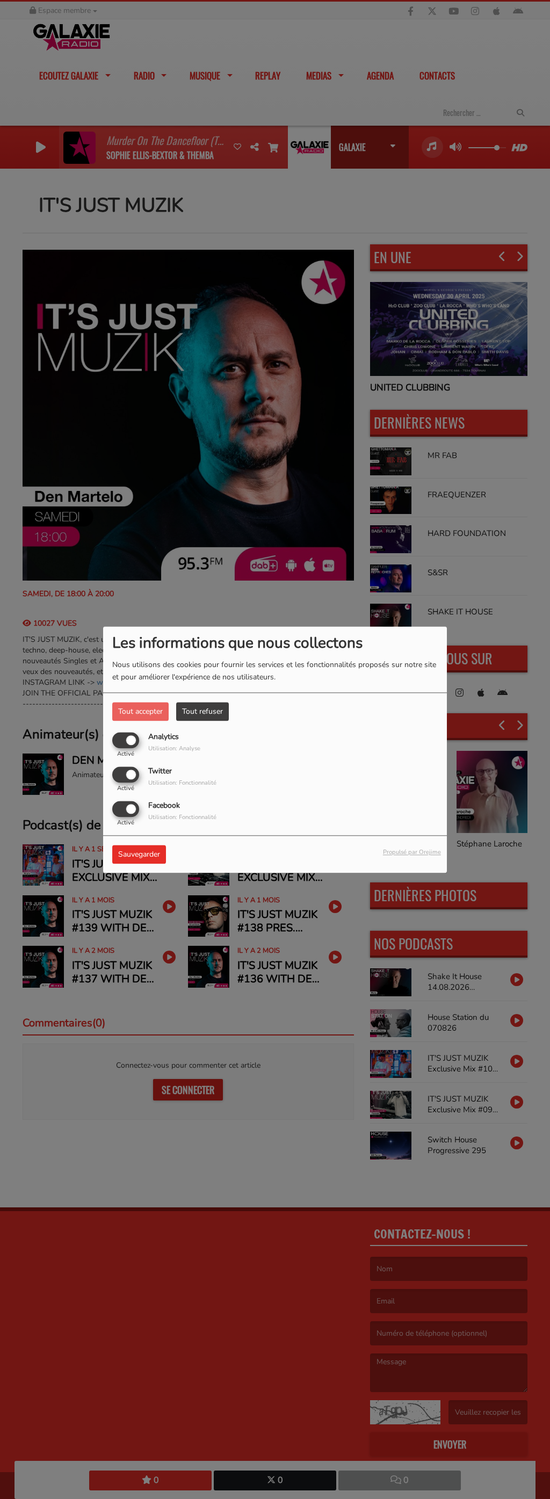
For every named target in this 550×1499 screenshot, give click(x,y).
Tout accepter (140, 711)
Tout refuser (202, 711)
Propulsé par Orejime (412, 852)
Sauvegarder (139, 854)
